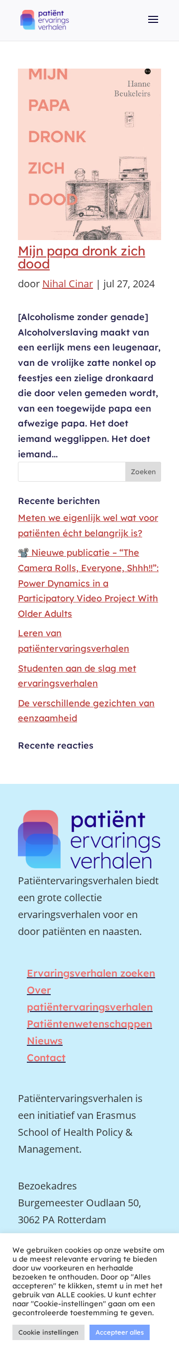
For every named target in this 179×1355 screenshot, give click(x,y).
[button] (153, 26)
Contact (46, 1057)
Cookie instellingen (48, 1332)
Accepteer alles (119, 1332)
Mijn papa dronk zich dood (81, 257)
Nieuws (45, 1040)
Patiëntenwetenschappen (89, 1023)
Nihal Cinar (67, 283)
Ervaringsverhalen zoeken (91, 973)
